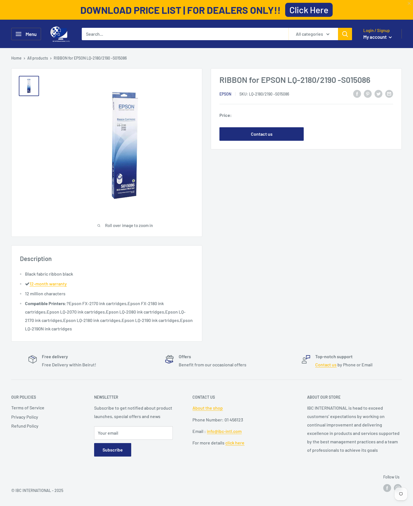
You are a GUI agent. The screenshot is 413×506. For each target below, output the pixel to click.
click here (234, 442)
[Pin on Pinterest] (368, 93)
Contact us (262, 134)
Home (16, 58)
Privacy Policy (24, 416)
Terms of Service (27, 407)
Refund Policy (24, 425)
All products (37, 58)
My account (375, 37)
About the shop (207, 407)
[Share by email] (389, 93)
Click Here (308, 9)
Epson (225, 94)
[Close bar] (409, 3)
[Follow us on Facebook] (387, 488)
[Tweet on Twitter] (378, 93)
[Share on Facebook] (357, 93)
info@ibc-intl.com (224, 431)
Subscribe (113, 449)
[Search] (345, 34)
